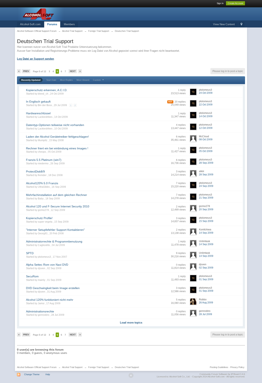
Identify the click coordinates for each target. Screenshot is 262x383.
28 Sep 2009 (206, 162)
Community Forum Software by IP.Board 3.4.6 (222, 374)
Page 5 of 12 (39, 71)
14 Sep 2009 (206, 232)
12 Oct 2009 (205, 128)
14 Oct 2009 (205, 116)
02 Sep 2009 (206, 267)
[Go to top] (131, 375)
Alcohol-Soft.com (30, 24)
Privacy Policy (237, 367)
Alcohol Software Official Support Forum (36, 367)
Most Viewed (83, 80)
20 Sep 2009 (206, 209)
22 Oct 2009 (205, 104)
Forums (52, 24)
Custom (97, 80)
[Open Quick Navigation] (241, 24)
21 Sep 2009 (206, 197)
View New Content (224, 24)
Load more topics (131, 322)
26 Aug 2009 (206, 302)
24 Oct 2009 (205, 92)
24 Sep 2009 (206, 186)
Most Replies (66, 80)
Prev (26, 71)
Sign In (220, 3)
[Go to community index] (53, 13)
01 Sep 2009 (206, 279)
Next (73, 71)
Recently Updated (31, 80)
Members (69, 24)
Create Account (235, 3)
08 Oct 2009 (205, 139)
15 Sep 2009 (206, 221)
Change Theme (32, 374)
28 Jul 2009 (205, 314)
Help (47, 374)
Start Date (51, 80)
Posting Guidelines (219, 367)
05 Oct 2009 (205, 151)
